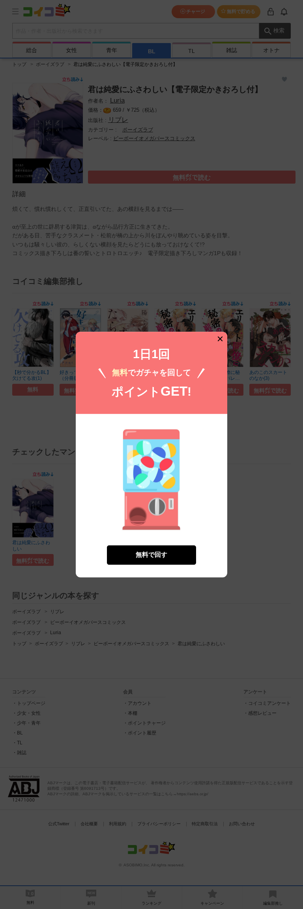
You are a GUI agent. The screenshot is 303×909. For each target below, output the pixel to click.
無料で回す (151, 554)
